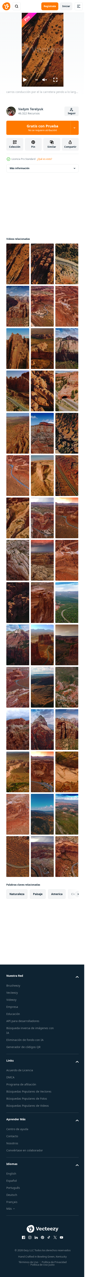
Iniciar (66, 6)
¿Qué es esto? (44, 159)
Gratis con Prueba (42, 128)
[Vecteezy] (6, 6)
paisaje (37, 1232)
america (56, 1232)
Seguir (72, 113)
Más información (19, 168)
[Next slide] (69, 1232)
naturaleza (16, 1232)
